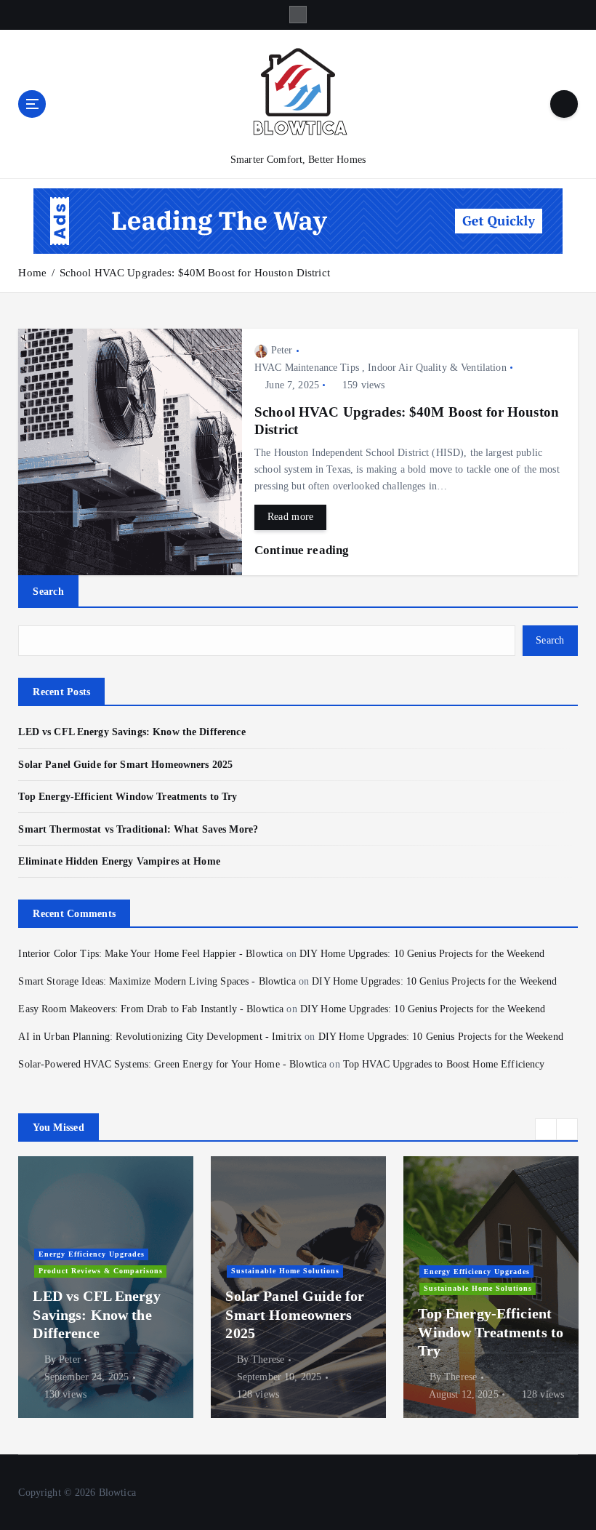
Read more (290, 516)
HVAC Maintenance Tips (306, 367)
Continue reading (303, 550)
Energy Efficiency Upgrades (92, 1254)
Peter (281, 350)
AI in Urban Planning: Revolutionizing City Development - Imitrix (160, 1036)
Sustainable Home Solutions (285, 1271)
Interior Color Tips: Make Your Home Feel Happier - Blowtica (150, 953)
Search (48, 591)
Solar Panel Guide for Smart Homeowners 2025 (125, 764)
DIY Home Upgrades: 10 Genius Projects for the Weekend (421, 953)
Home (32, 273)
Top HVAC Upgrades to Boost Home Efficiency (444, 1064)
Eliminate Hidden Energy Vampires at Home (119, 861)
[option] (105, 1287)
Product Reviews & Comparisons (101, 1271)
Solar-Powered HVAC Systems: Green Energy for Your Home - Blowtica (172, 1064)
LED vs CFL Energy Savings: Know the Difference (131, 731)
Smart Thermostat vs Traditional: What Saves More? (138, 829)
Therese (267, 1359)
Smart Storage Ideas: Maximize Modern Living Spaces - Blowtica (156, 981)
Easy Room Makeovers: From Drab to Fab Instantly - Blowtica (150, 1009)
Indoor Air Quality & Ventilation (437, 367)
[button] (546, 1129)
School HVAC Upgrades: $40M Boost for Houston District (195, 273)
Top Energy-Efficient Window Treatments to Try (127, 796)
